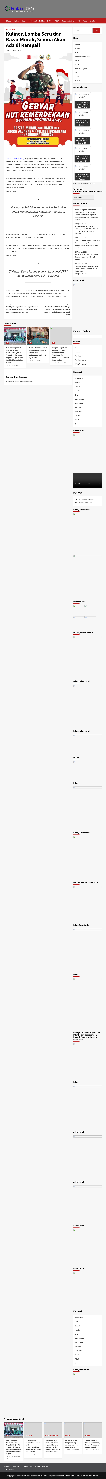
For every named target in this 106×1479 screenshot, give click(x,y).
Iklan (24, 21)
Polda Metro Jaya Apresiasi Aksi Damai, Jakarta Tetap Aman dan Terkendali (86, 268)
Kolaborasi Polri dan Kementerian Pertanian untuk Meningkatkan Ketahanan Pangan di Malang (38, 211)
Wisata (92, 21)
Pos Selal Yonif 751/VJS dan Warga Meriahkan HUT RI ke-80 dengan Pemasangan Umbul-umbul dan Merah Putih (56, 309)
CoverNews (84, 1476)
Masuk (77, 352)
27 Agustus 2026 (39, 360)
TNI (79, 21)
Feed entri (79, 356)
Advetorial (79, 378)
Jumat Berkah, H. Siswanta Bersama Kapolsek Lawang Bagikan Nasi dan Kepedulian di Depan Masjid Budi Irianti (87, 244)
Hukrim (17, 21)
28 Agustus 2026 (55, 1454)
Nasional (78, 407)
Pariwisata (78, 411)
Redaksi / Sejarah (68, 21)
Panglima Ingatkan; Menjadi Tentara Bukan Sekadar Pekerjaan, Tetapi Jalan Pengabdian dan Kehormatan (60, 354)
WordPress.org (80, 364)
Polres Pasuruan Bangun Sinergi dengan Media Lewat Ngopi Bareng (86, 256)
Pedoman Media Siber (37, 21)
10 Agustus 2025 (17, 50)
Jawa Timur (16, 1466)
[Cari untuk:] (84, 30)
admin (9, 50)
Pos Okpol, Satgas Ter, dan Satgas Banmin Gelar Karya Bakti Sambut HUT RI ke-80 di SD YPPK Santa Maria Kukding (22, 308)
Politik (49, 21)
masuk (16, 381)
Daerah (77, 387)
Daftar (77, 348)
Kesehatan (79, 403)
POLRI (57, 21)
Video (85, 21)
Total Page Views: (82, 502)
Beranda (7, 1466)
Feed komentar (80, 360)
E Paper (8, 21)
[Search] (100, 21)
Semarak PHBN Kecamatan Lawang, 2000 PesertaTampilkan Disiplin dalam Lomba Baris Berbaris (86, 230)
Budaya (9, 29)
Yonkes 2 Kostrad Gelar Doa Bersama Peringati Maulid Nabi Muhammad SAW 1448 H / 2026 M (38, 353)
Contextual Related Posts (87, 183)
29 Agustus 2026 (16, 365)
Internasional (79, 399)
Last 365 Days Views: (83, 499)
